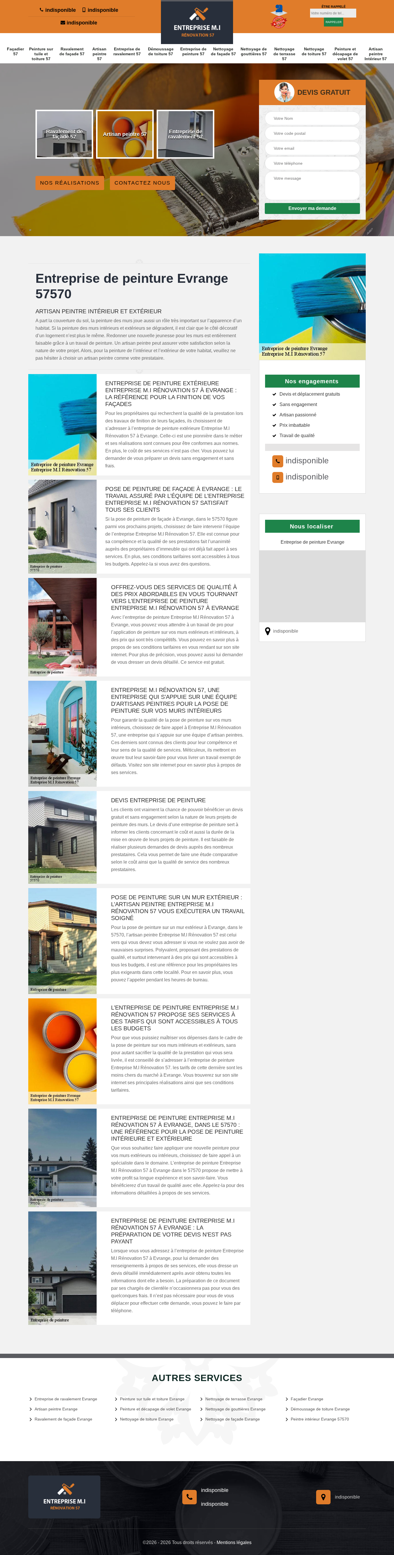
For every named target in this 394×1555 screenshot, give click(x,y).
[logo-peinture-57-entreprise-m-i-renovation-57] (197, 22)
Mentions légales (234, 1542)
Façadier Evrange (307, 1399)
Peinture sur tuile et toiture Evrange (152, 1399)
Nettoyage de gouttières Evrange (235, 1409)
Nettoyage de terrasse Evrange (233, 1399)
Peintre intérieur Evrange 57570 (320, 1419)
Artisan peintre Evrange (56, 1409)
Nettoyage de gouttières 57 (254, 51)
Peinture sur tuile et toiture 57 (41, 54)
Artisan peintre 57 (99, 54)
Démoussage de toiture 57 (161, 51)
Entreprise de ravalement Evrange (66, 1399)
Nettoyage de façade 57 (223, 51)
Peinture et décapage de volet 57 (345, 54)
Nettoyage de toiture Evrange (147, 1419)
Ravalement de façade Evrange (63, 1419)
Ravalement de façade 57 (72, 51)
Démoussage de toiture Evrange (320, 1409)
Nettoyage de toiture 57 (314, 51)
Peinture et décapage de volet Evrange (155, 1409)
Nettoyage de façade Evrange (232, 1419)
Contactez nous (142, 183)
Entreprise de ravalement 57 (127, 51)
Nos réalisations (70, 183)
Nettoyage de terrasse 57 (284, 54)
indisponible (60, 10)
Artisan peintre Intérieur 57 (376, 54)
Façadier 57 (15, 51)
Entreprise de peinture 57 (193, 51)
